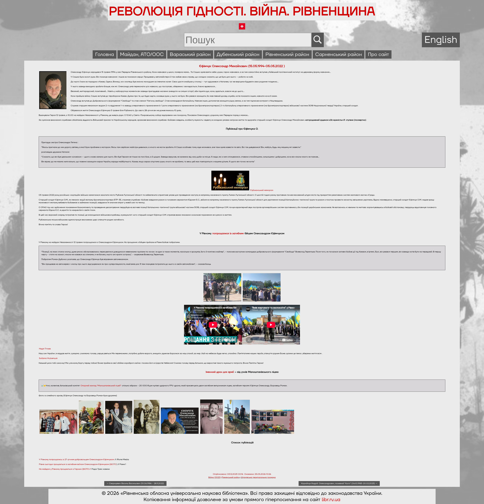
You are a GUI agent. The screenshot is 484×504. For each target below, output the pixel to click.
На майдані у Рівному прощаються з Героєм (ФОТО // (65, 469)
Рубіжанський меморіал (261, 190)
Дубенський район (238, 54)
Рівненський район (287, 54)
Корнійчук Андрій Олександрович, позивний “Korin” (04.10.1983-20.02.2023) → (339, 483)
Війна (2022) (214, 477)
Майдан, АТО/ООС (142, 54)
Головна (104, 54)
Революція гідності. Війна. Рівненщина (242, 11)
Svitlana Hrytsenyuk (48, 358)
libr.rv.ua (331, 499)
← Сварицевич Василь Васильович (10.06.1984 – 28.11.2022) (135, 483)
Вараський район (190, 54)
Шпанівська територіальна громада (258, 477)
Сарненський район (338, 54)
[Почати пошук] (318, 40)
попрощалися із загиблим (228, 233)
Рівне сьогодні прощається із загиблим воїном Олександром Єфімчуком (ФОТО (77, 464)
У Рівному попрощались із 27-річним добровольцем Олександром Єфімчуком (76, 459)
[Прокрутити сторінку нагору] (479, 499)
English (440, 40)
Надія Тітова (45, 348)
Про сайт (378, 54)
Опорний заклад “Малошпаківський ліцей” (101, 385)
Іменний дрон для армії (220, 372)
